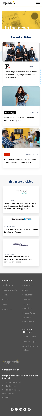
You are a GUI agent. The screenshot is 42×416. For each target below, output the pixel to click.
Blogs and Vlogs (9, 290)
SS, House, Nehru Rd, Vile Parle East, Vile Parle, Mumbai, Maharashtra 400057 (12, 389)
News (4, 304)
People (5, 295)
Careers (6, 300)
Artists (25, 290)
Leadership (7, 285)
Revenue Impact (29, 341)
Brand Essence (29, 337)
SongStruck (27, 295)
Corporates (27, 285)
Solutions (26, 300)
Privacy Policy (28, 313)
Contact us (7, 309)
